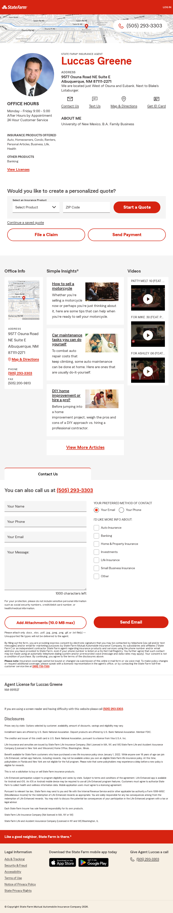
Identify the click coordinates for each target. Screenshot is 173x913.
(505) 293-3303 (20, 373)
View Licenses (18, 169)
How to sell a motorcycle (63, 286)
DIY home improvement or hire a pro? (66, 395)
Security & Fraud (16, 865)
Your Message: (18, 552)
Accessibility (13, 871)
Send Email (131, 622)
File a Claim (46, 235)
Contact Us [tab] (48, 474)
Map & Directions (25, 359)
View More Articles (85, 447)
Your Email (15, 537)
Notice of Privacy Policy (20, 884)
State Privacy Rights (18, 890)
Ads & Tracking (15, 859)
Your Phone (16, 522)
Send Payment (126, 235)
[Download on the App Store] (62, 862)
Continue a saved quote (25, 222)
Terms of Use (13, 878)
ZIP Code (73, 207)
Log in (167, 7)
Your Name (15, 506)
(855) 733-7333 (40, 666)
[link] (14, 7)
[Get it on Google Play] (93, 862)
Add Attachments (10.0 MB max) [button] (45, 623)
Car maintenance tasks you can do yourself (67, 339)
